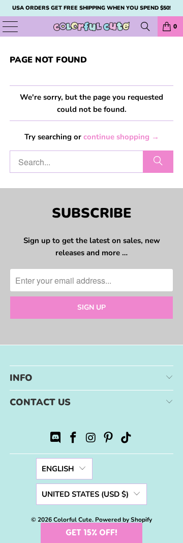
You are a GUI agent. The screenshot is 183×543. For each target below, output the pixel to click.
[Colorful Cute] (91, 26)
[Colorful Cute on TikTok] (126, 439)
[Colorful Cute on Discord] (56, 439)
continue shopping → (121, 137)
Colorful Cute (72, 520)
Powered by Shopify (123, 520)
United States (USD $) (85, 494)
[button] (91, 533)
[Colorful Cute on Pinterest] (108, 439)
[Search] (145, 26)
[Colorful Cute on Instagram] (91, 439)
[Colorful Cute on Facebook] (73, 439)
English (58, 469)
